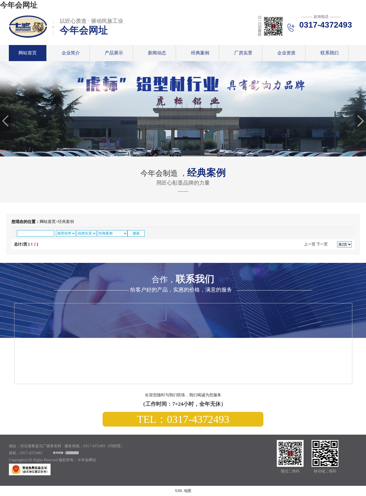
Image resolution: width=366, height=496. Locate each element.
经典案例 (200, 52)
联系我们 (329, 52)
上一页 (309, 244)
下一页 (322, 244)
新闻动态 (157, 52)
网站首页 (27, 52)
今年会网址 (19, 5)
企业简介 (71, 52)
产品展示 (114, 52)
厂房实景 (243, 52)
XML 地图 (183, 491)
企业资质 (286, 52)
